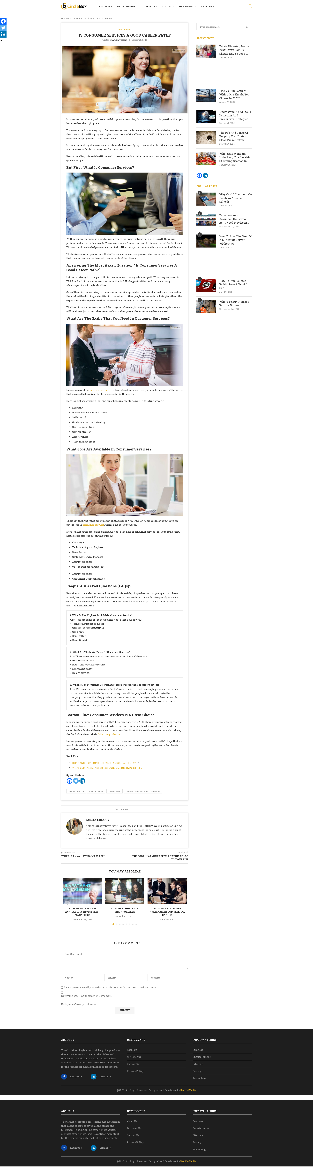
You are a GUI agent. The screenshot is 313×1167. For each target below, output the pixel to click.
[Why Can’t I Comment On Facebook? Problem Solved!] (206, 199)
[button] (67, 903)
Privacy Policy (135, 1071)
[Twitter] (76, 781)
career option (96, 791)
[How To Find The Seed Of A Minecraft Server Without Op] (206, 241)
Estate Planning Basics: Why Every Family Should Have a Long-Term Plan (234, 50)
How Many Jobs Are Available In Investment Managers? (82, 911)
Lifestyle (149, 6)
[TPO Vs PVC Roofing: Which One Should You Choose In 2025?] (206, 95)
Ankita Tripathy (119, 40)
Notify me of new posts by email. (80, 1004)
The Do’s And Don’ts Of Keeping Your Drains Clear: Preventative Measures (233, 136)
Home (64, 18)
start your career (97, 390)
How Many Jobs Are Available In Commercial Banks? (167, 911)
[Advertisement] (224, 74)
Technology (186, 6)
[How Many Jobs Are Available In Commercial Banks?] (167, 891)
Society (167, 6)
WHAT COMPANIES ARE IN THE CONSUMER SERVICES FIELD (107, 767)
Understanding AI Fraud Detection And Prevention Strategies (235, 115)
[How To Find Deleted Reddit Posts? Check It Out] (206, 285)
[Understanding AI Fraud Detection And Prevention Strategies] (206, 116)
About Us (206, 6)
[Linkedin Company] (205, 175)
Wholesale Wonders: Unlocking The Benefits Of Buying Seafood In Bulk (234, 157)
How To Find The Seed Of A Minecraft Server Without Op (235, 240)
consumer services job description (143, 791)
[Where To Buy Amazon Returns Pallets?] (206, 306)
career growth (76, 791)
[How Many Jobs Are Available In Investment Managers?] (82, 891)
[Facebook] (69, 781)
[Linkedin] (82, 781)
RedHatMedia (188, 1090)
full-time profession (109, 734)
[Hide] (1, 40)
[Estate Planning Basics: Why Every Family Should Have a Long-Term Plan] (206, 51)
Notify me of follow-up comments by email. (86, 995)
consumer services (93, 524)
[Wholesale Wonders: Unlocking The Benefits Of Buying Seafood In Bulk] (206, 158)
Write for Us (134, 1056)
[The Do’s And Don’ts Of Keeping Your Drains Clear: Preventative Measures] (206, 137)
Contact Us (133, 1064)
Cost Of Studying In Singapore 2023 (125, 910)
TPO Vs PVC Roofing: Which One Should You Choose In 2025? (234, 94)
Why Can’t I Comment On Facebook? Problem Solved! (235, 198)
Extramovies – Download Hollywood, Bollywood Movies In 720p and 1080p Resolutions (233, 219)
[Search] (250, 6)
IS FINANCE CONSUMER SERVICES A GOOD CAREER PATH (105, 763)
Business (104, 6)
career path (114, 791)
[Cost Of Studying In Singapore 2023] (124, 891)
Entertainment (126, 6)
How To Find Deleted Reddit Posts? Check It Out (233, 284)
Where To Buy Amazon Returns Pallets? (234, 303)
